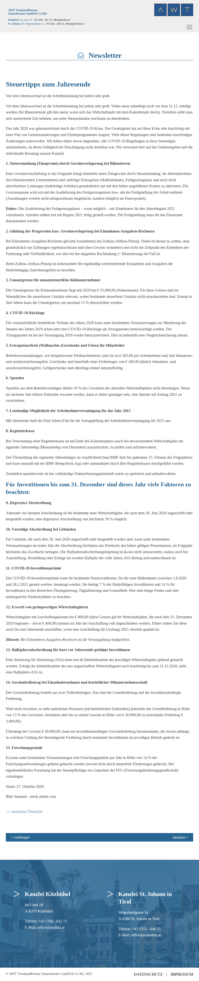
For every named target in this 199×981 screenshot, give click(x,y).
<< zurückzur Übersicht (24, 811)
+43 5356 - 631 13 (42, 19)
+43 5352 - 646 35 (146, 929)
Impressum (182, 974)
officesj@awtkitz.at (146, 935)
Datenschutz (148, 974)
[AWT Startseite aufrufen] (173, 10)
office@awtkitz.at (61, 19)
